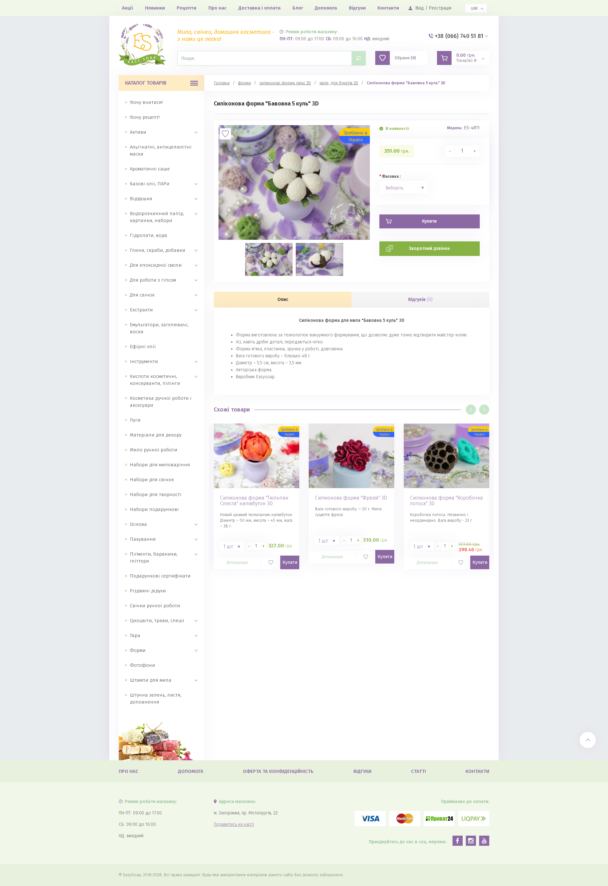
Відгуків (420, 299)
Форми (138, 650)
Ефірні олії (143, 346)
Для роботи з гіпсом (153, 280)
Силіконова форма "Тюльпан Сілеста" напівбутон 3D (254, 501)
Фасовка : (391, 176)
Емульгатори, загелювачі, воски (159, 328)
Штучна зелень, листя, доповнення (155, 698)
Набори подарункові (154, 509)
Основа (138, 524)
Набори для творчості (155, 494)
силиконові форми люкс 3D (285, 82)
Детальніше (237, 562)
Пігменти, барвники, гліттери (154, 557)
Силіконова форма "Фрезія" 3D (351, 498)
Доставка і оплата (259, 8)
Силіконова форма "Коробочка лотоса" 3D (446, 501)
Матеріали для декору (155, 435)
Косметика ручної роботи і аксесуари (161, 401)
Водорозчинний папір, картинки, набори (157, 217)
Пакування (143, 539)
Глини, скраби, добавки (157, 250)
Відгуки (357, 8)
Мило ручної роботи (153, 450)
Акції (127, 8)
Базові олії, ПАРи (149, 184)
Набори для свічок (152, 479)
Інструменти (144, 361)
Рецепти (186, 8)
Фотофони (142, 665)
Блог (298, 8)
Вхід (419, 8)
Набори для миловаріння (160, 465)
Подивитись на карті (234, 824)
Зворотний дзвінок (429, 248)
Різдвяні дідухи (148, 591)
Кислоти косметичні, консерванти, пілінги (155, 379)
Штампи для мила (150, 680)
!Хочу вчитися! (146, 102)
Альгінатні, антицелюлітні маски (161, 150)
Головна (222, 82)
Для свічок (142, 295)
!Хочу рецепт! (145, 117)
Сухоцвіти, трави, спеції (157, 620)
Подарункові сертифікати (160, 576)
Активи (138, 132)
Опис (282, 299)
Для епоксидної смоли (156, 265)
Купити (289, 562)
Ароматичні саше (150, 169)
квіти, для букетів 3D (339, 82)
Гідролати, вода (148, 235)
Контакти (388, 8)
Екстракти (141, 310)
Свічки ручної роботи (155, 606)
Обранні (405, 58)
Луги (135, 420)
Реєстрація (440, 8)
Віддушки (141, 198)
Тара (135, 635)
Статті (418, 771)
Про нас (217, 8)
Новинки (155, 8)
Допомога (326, 8)
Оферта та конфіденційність (278, 771)
